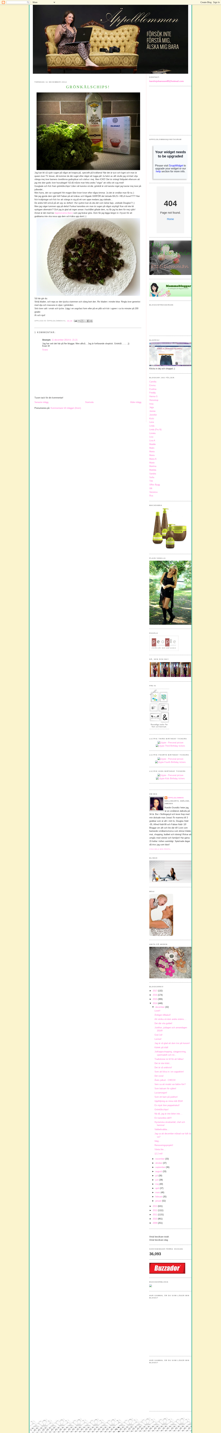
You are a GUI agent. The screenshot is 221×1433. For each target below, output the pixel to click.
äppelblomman (176, 798)
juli (157, 1175)
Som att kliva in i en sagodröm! (169, 1071)
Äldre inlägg (135, 402)
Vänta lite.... (160, 1149)
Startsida (89, 402)
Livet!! (157, 1011)
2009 (155, 1223)
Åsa (151, 495)
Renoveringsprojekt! (164, 1145)
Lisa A (152, 440)
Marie (152, 462)
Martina (152, 466)
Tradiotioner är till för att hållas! (169, 1059)
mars (158, 1192)
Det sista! (159, 1076)
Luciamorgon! (161, 1092)
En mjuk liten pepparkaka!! (167, 1105)
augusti (159, 1171)
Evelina (152, 389)
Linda (151, 426)
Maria (152, 451)
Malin (151, 448)
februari (159, 1196)
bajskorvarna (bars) (64, 213)
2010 (155, 1219)
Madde (152, 444)
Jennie (152, 411)
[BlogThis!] (82, 321)
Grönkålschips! (162, 1109)
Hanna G (153, 396)
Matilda (152, 470)
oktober (159, 1163)
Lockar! (158, 1039)
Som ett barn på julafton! (166, 1097)
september (160, 1167)
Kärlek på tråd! (161, 1047)
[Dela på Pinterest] (91, 321)
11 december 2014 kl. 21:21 (64, 340)
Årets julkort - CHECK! (165, 1080)
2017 (155, 990)
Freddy (152, 392)
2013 (155, 1206)
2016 (155, 995)
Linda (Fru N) (155, 429)
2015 (155, 999)
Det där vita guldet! (163, 1023)
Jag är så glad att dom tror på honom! (172, 1043)
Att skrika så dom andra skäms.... (171, 1019)
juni (157, 1180)
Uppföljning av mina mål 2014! (169, 1101)
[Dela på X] (85, 321)
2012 (155, 1210)
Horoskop (153, 400)
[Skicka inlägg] (75, 321)
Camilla (152, 381)
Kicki (151, 418)
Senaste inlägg (41, 402)
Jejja (151, 407)
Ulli (150, 488)
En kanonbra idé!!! (163, 1118)
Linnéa (152, 433)
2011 (155, 1214)
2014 (155, 1003)
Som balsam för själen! (165, 1088)
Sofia (151, 477)
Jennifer (153, 415)
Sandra (152, 473)
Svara (45, 349)
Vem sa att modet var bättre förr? (170, 1084)
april (157, 1188)
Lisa (151, 437)
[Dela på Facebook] (88, 321)
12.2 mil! (159, 1153)
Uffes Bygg (154, 484)
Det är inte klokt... (163, 1063)
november (160, 1159)
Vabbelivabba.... (162, 1129)
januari (158, 1201)
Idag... (157, 1141)
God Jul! (158, 1035)
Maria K (153, 459)
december (160, 1007)
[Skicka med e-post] (79, 321)
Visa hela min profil (160, 849)
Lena (151, 422)
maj (157, 1184)
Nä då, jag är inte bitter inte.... (168, 1113)
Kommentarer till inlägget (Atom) (66, 408)
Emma (152, 385)
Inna (151, 404)
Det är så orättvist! (163, 1067)
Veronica (153, 492)
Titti (151, 481)
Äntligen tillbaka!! (163, 1015)
